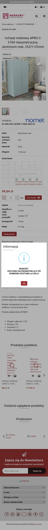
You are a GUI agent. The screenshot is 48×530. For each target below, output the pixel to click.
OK (24, 283)
